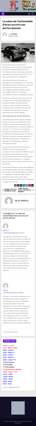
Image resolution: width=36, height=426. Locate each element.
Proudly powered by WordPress (12, 421)
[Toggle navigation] (29, 14)
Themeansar (17, 423)
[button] (33, 14)
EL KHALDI (14, 34)
